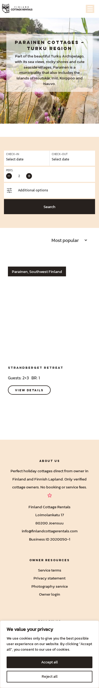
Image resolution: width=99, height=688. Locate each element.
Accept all (49, 662)
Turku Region (49, 48)
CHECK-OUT (60, 154)
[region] (49, 654)
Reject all (50, 676)
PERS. (9, 170)
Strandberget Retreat (35, 368)
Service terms (49, 570)
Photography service (49, 586)
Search (49, 207)
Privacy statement (49, 578)
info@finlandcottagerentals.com (50, 531)
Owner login (49, 594)
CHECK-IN (12, 154)
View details (29, 390)
